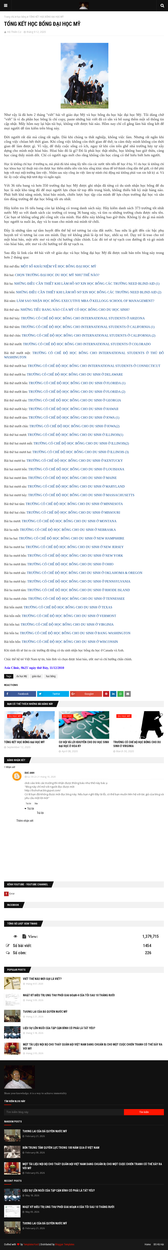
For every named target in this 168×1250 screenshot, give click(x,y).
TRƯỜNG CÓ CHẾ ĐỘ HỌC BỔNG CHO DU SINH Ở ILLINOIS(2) (81, 443)
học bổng (21, 16)
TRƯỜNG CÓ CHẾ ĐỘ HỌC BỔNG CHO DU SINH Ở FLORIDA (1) (77, 383)
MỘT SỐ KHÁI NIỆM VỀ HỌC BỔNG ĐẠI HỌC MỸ (58, 266)
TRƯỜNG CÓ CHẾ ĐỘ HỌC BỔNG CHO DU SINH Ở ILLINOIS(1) (75, 434)
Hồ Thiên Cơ (14, 32)
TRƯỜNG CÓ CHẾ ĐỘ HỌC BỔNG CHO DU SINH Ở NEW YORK (75, 555)
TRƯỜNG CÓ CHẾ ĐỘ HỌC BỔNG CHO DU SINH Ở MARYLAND (76, 486)
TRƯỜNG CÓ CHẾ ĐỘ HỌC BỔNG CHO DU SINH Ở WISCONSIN (70, 641)
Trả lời (28, 803)
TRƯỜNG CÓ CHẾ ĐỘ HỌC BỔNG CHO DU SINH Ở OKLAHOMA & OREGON (84, 573)
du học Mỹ (21, 676)
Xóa (36, 803)
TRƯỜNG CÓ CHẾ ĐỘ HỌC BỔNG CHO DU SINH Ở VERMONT (69, 616)
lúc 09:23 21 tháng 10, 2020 (41, 776)
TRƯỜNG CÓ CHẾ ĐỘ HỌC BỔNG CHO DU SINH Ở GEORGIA (74, 400)
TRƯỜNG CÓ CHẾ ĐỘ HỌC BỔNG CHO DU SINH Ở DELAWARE (75, 374)
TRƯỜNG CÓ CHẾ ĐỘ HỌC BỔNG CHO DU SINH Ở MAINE (72, 478)
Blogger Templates (64, 1244)
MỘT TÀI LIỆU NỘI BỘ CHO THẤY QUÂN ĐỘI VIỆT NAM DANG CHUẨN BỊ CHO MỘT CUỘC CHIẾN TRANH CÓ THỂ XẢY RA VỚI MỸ (92, 1046)
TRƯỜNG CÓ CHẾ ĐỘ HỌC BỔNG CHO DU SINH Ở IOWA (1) (73, 417)
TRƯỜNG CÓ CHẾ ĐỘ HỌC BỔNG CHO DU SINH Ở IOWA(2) (74, 426)
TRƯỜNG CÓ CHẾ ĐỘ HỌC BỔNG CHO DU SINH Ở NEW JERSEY (75, 547)
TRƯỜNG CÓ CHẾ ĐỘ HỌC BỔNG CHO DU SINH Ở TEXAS (68, 607)
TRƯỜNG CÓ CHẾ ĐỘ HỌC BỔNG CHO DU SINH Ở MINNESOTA (74, 504)
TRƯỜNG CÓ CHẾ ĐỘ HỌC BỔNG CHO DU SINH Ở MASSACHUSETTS (81, 495)
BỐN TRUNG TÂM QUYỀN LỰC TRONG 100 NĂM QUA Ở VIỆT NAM (61, 1147)
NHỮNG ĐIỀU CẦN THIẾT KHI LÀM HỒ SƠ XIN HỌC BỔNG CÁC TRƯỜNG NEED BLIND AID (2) (88, 292)
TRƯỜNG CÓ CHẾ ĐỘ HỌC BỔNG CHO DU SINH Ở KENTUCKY (74, 460)
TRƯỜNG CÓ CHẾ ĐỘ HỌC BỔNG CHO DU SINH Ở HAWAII (73, 409)
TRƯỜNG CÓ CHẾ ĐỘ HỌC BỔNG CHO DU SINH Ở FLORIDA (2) (76, 391)
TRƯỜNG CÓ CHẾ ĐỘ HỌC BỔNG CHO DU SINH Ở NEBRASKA (68, 529)
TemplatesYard (31, 1244)
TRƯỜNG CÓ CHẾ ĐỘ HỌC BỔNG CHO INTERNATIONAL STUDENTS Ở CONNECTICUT (94, 366)
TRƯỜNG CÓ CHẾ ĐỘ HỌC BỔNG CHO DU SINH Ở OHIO (70, 564)
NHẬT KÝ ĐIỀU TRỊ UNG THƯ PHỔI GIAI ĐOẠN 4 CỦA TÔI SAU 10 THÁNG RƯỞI (69, 995)
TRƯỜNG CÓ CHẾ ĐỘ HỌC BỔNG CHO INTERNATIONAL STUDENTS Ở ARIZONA (83, 318)
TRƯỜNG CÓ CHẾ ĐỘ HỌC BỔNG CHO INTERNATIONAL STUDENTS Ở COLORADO (87, 344)
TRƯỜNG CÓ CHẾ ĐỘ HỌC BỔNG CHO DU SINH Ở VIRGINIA (67, 624)
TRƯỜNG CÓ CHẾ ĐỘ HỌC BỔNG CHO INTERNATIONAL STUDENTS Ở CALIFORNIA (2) (88, 335)
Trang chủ (9, 16)
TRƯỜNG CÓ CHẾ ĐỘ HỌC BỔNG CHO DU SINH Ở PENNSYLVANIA (79, 581)
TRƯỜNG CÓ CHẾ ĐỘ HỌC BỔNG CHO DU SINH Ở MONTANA (69, 521)
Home (148, 1244)
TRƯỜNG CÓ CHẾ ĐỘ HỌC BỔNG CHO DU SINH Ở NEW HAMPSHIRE (71, 538)
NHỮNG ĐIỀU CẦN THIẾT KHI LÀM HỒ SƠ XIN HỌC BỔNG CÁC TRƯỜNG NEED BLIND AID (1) (86, 283)
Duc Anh (29, 772)
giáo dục (36, 676)
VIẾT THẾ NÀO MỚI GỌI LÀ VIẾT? (42, 978)
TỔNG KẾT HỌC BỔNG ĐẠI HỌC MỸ (24, 742)
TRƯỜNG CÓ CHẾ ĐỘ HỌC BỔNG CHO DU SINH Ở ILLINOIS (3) (80, 452)
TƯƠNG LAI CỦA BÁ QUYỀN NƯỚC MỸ (45, 1011)
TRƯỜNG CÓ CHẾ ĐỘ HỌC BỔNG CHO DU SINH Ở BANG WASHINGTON (75, 633)
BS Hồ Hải (159, 1244)
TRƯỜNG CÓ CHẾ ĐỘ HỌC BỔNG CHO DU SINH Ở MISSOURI (73, 512)
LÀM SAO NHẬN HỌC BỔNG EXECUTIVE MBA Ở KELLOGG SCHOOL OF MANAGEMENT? (85, 301)
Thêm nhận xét (24, 820)
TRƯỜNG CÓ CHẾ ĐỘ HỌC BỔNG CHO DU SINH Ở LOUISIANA (76, 469)
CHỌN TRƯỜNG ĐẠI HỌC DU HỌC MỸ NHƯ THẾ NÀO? (57, 275)
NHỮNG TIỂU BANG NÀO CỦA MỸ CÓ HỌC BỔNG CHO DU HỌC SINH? (74, 309)
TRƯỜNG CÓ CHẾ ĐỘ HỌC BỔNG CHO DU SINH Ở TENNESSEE (76, 598)
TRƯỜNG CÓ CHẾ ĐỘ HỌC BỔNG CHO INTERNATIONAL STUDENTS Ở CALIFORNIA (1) (87, 327)
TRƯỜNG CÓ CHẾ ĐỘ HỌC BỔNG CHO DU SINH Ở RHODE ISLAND (78, 590)
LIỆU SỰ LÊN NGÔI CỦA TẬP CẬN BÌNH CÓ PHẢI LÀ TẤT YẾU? (59, 1028)
